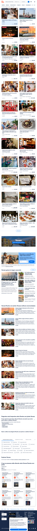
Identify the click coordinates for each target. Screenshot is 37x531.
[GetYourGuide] (2, 2)
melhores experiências (22, 459)
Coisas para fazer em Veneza (14, 509)
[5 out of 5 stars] (6, 493)
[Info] (13, 7)
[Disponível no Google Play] (12, 514)
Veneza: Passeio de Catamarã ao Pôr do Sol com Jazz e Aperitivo (6, 473)
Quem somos (25, 514)
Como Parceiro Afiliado (31, 517)
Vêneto (8, 509)
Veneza (12, 459)
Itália (5, 509)
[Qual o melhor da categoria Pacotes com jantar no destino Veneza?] (35, 432)
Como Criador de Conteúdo (30, 516)
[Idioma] (31, 1)
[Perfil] (34, 1)
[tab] (7, 439)
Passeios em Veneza (24, 509)
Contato (17, 513)
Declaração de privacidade (9, 266)
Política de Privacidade (19, 516)
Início (2, 509)
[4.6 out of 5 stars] (4, 469)
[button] (9, 16)
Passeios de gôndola (5, 423)
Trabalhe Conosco (25, 517)
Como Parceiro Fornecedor (31, 513)
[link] (9, 16)
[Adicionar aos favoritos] (17, 9)
